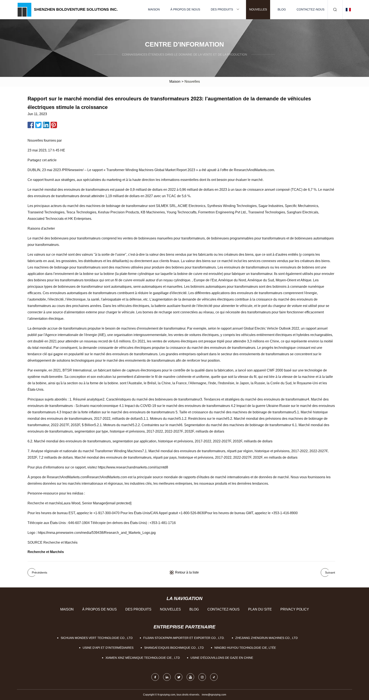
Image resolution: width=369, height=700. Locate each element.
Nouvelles (258, 9)
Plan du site (260, 609)
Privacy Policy (294, 609)
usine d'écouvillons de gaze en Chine (221, 657)
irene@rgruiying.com (214, 694)
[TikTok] (214, 677)
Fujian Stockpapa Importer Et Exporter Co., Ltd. (184, 638)
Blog (282, 9)
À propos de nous (185, 9)
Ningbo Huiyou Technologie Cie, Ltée (245, 647)
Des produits (222, 9)
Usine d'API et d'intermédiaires (108, 647)
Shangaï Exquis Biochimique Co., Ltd (174, 647)
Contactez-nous (310, 9)
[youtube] (190, 677)
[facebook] (155, 677)
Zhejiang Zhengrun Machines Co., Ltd (266, 638)
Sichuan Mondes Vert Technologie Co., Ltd (97, 638)
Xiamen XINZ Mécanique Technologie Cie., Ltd (142, 657)
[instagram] (202, 677)
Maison (154, 9)
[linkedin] (167, 677)
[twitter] (178, 677)
